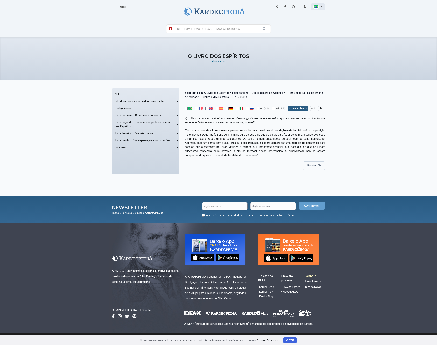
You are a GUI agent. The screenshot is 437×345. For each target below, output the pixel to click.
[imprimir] (320, 108)
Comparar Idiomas (298, 108)
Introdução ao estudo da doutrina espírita (139, 101)
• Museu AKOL (289, 291)
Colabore (310, 276)
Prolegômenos (123, 108)
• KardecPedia (266, 287)
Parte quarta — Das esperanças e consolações (142, 140)
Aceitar (289, 340)
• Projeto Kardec (290, 287)
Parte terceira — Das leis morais (134, 133)
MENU (123, 7)
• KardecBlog (265, 296)
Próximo (312, 165)
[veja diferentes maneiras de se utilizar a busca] (170, 28)
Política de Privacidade (267, 340)
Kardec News (312, 287)
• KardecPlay (265, 291)
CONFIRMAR (312, 205)
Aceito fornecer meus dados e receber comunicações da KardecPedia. (250, 215)
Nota (117, 94)
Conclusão (121, 147)
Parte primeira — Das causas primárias (138, 115)
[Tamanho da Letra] (313, 108)
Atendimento (312, 281)
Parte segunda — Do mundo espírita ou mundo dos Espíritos (142, 124)
